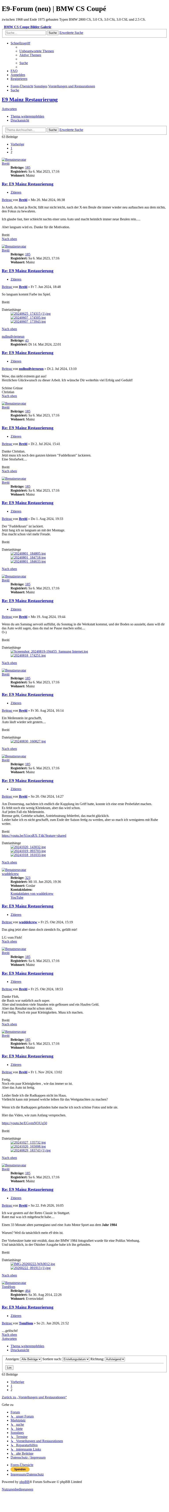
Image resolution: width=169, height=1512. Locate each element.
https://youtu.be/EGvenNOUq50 (24, 1123)
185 (27, 167)
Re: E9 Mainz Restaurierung (27, 184)
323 (27, 878)
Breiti (5, 163)
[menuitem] (36, 51)
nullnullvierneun (13, 336)
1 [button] (11, 148)
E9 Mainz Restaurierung (30, 99)
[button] (17, 144)
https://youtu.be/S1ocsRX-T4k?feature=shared (34, 835)
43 (27, 340)
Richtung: (97, 1359)
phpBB (24, 1482)
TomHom (8, 1287)
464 (27, 1291)
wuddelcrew (10, 874)
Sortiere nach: (52, 1359)
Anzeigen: (12, 1359)
